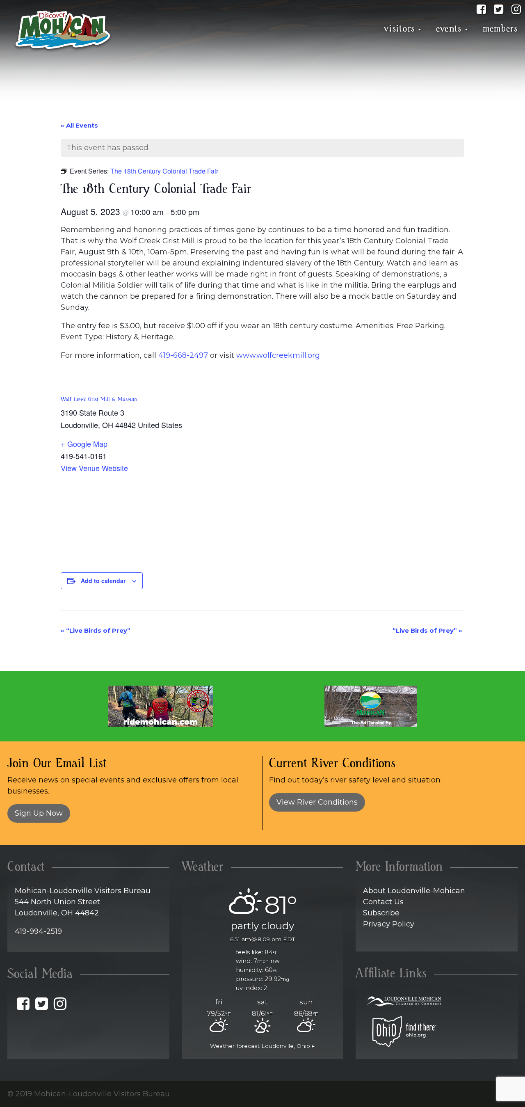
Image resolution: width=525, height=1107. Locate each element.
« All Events (79, 125)
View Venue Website (94, 467)
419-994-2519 (38, 931)
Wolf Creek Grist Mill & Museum (99, 399)
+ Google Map (84, 443)
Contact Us (383, 901)
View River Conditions (317, 802)
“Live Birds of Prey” (95, 630)
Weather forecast (262, 1046)
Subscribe (381, 912)
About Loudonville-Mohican (414, 890)
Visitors (399, 29)
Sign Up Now (39, 813)
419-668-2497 (183, 355)
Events (449, 29)
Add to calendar (103, 580)
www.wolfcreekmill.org (278, 355)
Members (500, 29)
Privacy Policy (388, 924)
